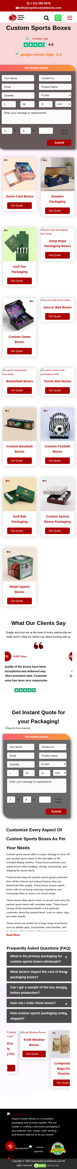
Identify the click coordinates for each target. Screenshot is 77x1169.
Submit (59, 142)
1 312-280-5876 (40, 3)
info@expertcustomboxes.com (40, 7)
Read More (13, 934)
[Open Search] (40, 18)
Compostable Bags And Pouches (59, 1069)
